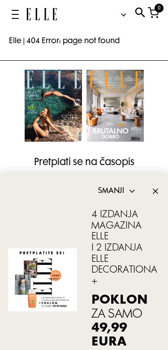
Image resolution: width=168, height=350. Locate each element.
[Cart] (153, 14)
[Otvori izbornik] (15, 14)
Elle (15, 41)
